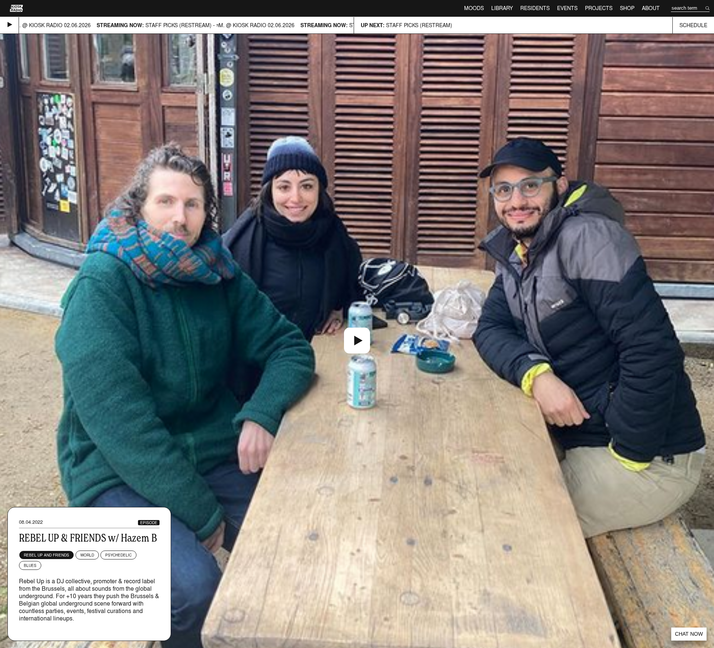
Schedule (693, 25)
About (651, 8)
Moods (474, 8)
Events (567, 8)
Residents (535, 8)
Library (502, 8)
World (87, 555)
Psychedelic (118, 555)
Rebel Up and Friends (46, 555)
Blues (30, 565)
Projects (598, 8)
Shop (627, 8)
